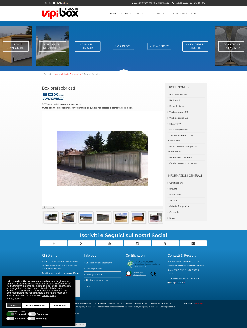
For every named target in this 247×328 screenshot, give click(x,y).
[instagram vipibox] (46, 3)
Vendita (173, 200)
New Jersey (175, 124)
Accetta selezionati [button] (35, 305)
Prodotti (142, 13)
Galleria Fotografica (71, 74)
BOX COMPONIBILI (16, 46)
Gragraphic (200, 303)
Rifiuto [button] (13, 305)
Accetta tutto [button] (60, 305)
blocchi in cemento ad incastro (101, 303)
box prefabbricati (152, 303)
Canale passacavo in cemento (184, 163)
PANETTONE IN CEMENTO (231, 46)
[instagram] (137, 243)
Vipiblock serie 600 (178, 118)
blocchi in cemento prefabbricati (130, 303)
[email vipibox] (61, 3)
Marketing (41, 319)
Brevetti (173, 188)
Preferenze (42, 314)
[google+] (81, 243)
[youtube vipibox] (49, 3)
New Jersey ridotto (178, 129)
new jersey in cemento (85, 307)
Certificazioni (176, 183)
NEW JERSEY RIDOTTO (196, 46)
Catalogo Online (94, 274)
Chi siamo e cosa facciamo (99, 262)
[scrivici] (193, 243)
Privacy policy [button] (13, 298)
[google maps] (165, 243)
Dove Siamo (179, 13)
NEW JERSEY (160, 46)
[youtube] (109, 243)
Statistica (20, 319)
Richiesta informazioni (97, 280)
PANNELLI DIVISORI (88, 46)
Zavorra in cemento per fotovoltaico (180, 138)
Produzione (175, 194)
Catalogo (161, 13)
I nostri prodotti (94, 268)
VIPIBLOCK (124, 46)
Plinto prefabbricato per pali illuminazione (183, 149)
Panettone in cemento (180, 157)
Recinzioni (174, 100)
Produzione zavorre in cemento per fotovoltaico (117, 307)
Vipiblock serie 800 (178, 112)
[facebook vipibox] (42, 3)
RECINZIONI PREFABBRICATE (52, 46)
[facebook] (53, 243)
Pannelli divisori (177, 106)
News (172, 218)
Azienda (126, 13)
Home (112, 13)
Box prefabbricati (178, 94)
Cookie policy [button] (49, 295)
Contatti (197, 13)
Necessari (20, 314)
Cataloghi (174, 212)
